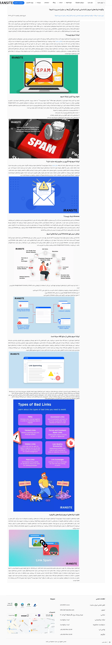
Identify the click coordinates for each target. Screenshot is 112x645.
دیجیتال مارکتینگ (79, 3)
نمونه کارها (69, 3)
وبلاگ (54, 3)
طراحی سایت (59, 41)
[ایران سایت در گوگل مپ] (13, 615)
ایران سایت (100, 3)
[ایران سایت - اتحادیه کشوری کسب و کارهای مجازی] (22, 606)
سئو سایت (90, 3)
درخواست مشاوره (18, 3)
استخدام (47, 3)
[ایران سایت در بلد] (37, 615)
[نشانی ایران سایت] (31, 633)
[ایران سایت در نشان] (49, 615)
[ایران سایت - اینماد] (35, 606)
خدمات (60, 3)
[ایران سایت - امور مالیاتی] (16, 606)
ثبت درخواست (64, 620)
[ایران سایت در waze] (25, 615)
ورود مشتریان (29, 3)
